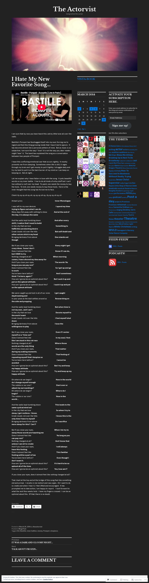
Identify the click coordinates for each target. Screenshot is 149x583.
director (132, 165)
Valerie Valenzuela (131, 222)
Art (18, 531)
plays (111, 197)
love (135, 185)
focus (135, 168)
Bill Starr (113, 155)
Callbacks (129, 160)
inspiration (112, 180)
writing (134, 227)
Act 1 (135, 146)
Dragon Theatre (115, 168)
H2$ (115, 171)
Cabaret (122, 160)
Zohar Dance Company (118, 233)
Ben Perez (131, 152)
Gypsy (111, 171)
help (119, 171)
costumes (127, 163)
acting (112, 149)
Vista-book (86, 79)
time (123, 222)
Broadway (114, 160)
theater (119, 218)
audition (115, 152)
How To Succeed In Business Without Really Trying (120, 173)
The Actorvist (74, 9)
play (134, 193)
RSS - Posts (117, 246)
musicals (113, 188)
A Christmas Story (126, 146)
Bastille (23, 531)
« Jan (79, 129)
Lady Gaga (124, 183)
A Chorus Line (114, 146)
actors (126, 149)
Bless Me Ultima (125, 155)
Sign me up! (120, 125)
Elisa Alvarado (127, 168)
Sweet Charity (123, 215)
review (128, 205)
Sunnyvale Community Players (124, 212)
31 (83, 123)
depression (124, 165)
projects (118, 202)
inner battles (32, 531)
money (40, 531)
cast (135, 160)
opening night (128, 190)
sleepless (54, 531)
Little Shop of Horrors (123, 186)
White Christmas (122, 226)
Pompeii (46, 531)
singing (119, 210)
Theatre (130, 218)
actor (119, 149)
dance (117, 165)
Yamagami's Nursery (125, 230)
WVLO (113, 230)
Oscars (111, 193)
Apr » (84, 129)
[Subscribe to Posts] (110, 246)
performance (119, 193)
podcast (117, 197)
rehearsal (121, 204)
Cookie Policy (48, 579)
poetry (124, 197)
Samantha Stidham (121, 207)
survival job (113, 215)
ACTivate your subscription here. (120, 98)
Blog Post (22, 529)
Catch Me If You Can (116, 163)
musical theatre (124, 188)
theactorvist (37, 527)
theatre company (115, 222)
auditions (123, 152)
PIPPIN (129, 193)
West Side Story (114, 224)
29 (104, 120)
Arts (110, 152)
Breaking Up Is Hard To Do (121, 157)
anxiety (132, 149)
